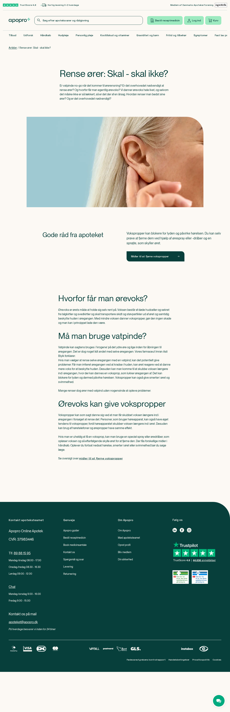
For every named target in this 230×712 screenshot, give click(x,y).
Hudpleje (63, 35)
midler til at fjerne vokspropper (101, 458)
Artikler (13, 47)
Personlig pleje (84, 35)
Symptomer (201, 35)
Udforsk (28, 35)
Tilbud (12, 35)
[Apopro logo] (19, 20)
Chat (12, 587)
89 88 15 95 (22, 553)
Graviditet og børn (148, 35)
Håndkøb (45, 35)
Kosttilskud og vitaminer (114, 35)
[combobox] (88, 20)
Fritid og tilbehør (176, 35)
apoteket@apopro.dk (23, 622)
